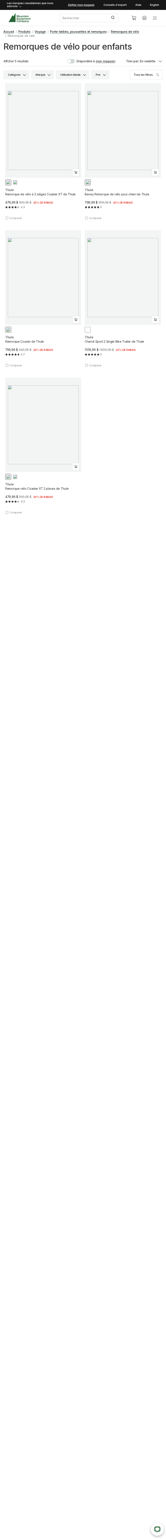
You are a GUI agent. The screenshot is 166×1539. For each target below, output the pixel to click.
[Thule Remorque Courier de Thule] (43, 298)
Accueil (8, 31)
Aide (138, 4)
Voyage (40, 31)
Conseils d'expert (115, 4)
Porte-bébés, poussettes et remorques (78, 31)
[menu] (154, 18)
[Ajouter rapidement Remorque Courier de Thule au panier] (76, 319)
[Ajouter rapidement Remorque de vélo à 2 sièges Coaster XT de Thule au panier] (76, 172)
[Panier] (134, 18)
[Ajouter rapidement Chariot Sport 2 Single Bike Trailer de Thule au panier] (155, 319)
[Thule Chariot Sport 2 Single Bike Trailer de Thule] (123, 298)
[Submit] (113, 18)
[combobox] (92, 18)
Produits (24, 31)
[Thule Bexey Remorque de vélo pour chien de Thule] (123, 151)
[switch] (81, 61)
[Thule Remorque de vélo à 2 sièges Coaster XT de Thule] (43, 151)
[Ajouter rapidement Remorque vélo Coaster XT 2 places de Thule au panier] (76, 466)
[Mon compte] (144, 18)
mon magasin (105, 61)
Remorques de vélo (125, 31)
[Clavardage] (157, 1529)
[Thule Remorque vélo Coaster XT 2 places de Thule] (43, 446)
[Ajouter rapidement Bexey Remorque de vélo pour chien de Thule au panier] (155, 172)
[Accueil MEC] (19, 18)
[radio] (8, 182)
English (154, 4)
